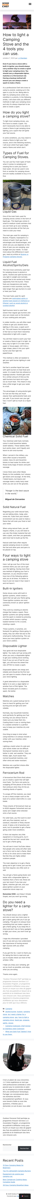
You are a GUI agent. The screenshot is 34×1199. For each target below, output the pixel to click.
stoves (10, 1023)
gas (16, 1017)
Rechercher (7, 1145)
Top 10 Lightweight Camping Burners (17, 1171)
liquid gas (18, 1020)
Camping (8, 1009)
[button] (30, 4)
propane (26, 1020)
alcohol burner (10, 1012)
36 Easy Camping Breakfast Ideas (16, 1185)
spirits (5, 1023)
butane (19, 1012)
